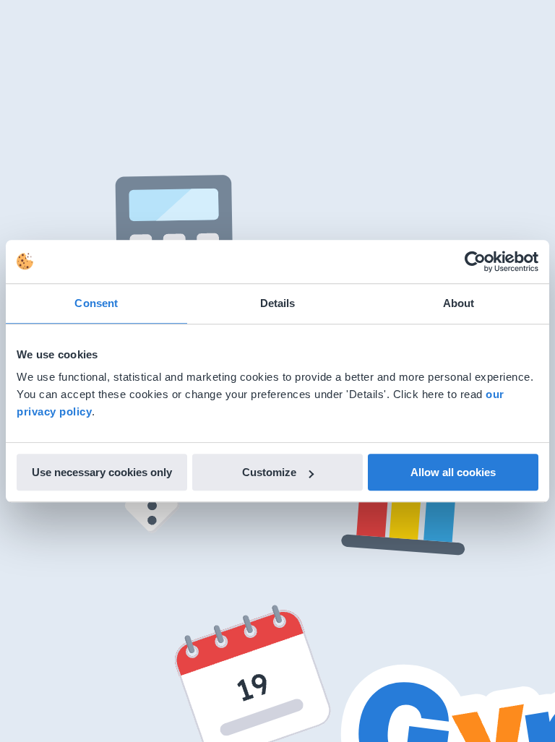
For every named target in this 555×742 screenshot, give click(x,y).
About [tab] (459, 303)
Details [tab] (278, 303)
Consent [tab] (96, 303)
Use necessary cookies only (102, 472)
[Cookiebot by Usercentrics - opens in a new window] (475, 261)
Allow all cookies (453, 472)
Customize (269, 472)
